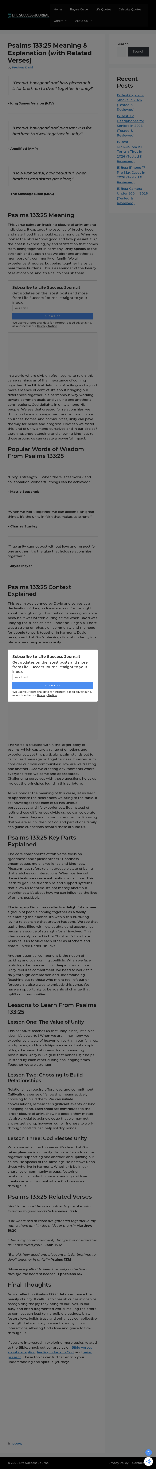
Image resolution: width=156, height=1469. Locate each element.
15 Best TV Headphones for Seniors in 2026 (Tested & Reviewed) (130, 125)
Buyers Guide (79, 9)
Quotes (17, 1443)
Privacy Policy (118, 1463)
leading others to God (55, 1352)
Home (58, 9)
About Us (81, 21)
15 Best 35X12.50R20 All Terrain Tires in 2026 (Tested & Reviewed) (129, 151)
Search (123, 44)
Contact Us (140, 1463)
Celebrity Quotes (130, 9)
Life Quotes (103, 9)
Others (58, 21)
